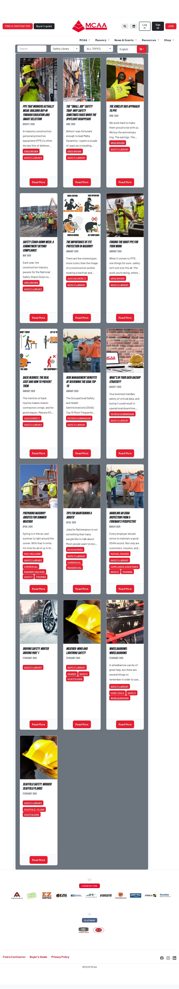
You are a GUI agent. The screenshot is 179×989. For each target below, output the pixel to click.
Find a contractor (17, 26)
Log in (144, 26)
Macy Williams (32, 553)
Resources (149, 40)
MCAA (83, 40)
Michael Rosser (120, 553)
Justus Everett (76, 278)
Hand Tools (117, 693)
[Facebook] (162, 957)
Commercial (31, 566)
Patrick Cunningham (79, 418)
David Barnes (75, 549)
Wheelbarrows (120, 698)
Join (171, 26)
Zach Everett (32, 418)
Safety (28, 576)
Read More (38, 182)
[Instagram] (168, 957)
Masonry (100, 40)
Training (41, 576)
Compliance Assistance (124, 566)
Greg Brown (31, 151)
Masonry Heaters (34, 571)
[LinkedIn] (174, 957)
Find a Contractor (14, 956)
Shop (167, 40)
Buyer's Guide (38, 956)
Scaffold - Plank (34, 809)
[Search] (125, 26)
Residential (74, 567)
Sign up (158, 26)
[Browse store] (134, 26)
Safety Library (33, 157)
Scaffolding (75, 679)
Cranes (71, 674)
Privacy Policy (60, 956)
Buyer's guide (44, 26)
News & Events (124, 40)
